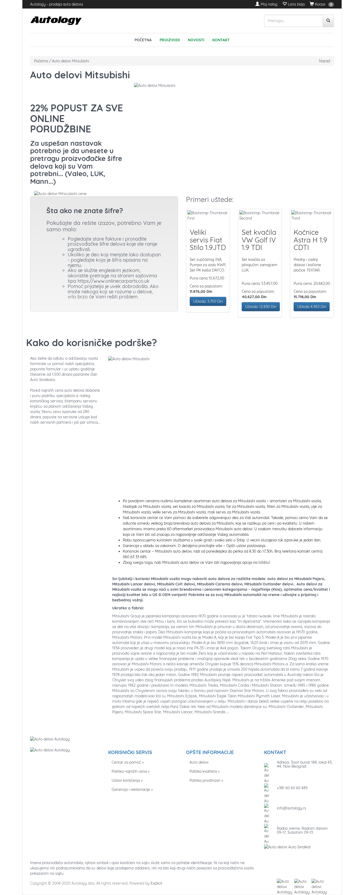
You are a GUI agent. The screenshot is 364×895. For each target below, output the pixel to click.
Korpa (319, 4)
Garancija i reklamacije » (132, 789)
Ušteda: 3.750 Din (208, 301)
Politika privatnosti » (206, 780)
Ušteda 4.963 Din (311, 306)
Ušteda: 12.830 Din (260, 306)
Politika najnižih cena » (130, 771)
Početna (143, 40)
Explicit (156, 883)
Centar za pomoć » (128, 762)
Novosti (196, 40)
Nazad (324, 61)
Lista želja (296, 4)
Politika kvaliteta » (204, 771)
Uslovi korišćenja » (127, 780)
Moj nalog (268, 4)
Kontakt (221, 40)
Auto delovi (198, 762)
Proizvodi (170, 40)
